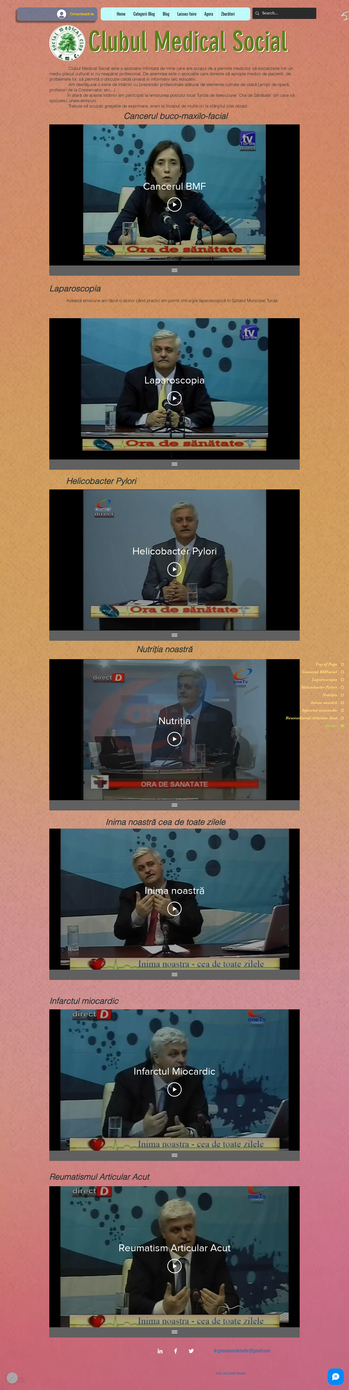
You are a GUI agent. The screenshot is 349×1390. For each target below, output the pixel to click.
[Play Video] (174, 204)
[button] (186, 13)
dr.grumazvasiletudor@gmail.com (242, 1350)
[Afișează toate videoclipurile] (174, 270)
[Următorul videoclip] (289, 195)
